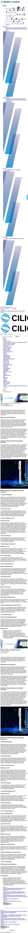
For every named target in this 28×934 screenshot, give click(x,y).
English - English (10, 311)
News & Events (20, 238)
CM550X (25, 342)
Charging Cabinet (6, 349)
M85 (21, 342)
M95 (19, 342)
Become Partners (13, 238)
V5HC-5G (5, 344)
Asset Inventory (9, 27)
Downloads (18, 169)
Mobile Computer (6, 888)
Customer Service (9, 169)
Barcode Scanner (17, 889)
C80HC (9, 344)
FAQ (14, 169)
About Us (5, 237)
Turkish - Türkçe (17, 311)
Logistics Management (10, 98)
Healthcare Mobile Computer (17, 888)
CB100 (7, 342)
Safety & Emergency (7, 371)
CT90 (4, 351)
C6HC (12, 344)
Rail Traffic (21, 99)
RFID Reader (24, 911)
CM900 (7, 347)
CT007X (11, 351)
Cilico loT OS (6, 361)
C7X (17, 342)
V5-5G (10, 342)
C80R (4, 347)
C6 (15, 342)
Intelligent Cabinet (10, 889)
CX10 (4, 342)
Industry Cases (6, 97)
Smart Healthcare (16, 27)
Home (4, 4)
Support (4, 168)
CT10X (7, 351)
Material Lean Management (11, 28)
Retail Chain (17, 98)
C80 (13, 342)
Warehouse (23, 98)
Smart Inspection (23, 27)
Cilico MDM (20, 28)
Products (5, 6)
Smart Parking (16, 99)
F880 (10, 347)
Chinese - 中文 (4, 311)
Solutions (5, 26)
